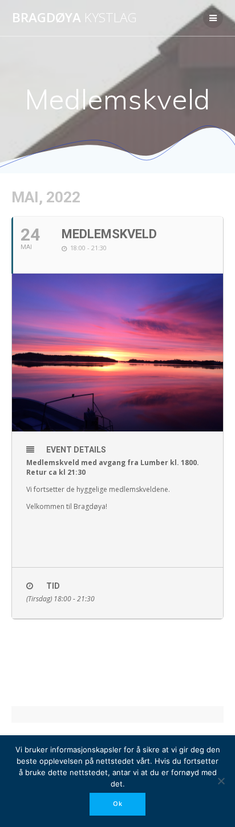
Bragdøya (74, 17)
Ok (118, 804)
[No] (220, 781)
